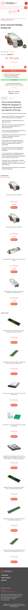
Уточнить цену (14, 87)
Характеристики (12, 98)
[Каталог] (26, 4)
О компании (4, 575)
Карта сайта (3, 590)
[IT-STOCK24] (7, 572)
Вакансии (4, 580)
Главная (2, 18)
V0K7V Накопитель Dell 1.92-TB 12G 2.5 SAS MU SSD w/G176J (14, 394)
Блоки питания (20, 161)
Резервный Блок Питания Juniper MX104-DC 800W (14, 260)
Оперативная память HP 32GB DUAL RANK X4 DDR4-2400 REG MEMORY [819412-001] (14, 550)
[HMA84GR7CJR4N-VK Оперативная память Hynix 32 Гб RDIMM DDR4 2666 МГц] (14, 479)
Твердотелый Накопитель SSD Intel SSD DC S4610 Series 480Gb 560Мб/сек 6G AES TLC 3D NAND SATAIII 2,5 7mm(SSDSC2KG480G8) (14, 457)
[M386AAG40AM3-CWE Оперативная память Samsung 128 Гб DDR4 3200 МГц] (14, 322)
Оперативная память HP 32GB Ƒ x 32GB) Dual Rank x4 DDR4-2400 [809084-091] (14, 362)
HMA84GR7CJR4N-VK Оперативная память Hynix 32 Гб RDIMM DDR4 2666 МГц (14, 488)
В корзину (15, 70)
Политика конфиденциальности (8, 591)
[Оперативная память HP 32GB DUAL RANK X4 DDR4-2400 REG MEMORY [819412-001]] (14, 541)
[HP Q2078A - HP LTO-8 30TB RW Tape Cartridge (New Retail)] (14, 416)
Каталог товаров (5, 577)
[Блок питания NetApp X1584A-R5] (14, 40)
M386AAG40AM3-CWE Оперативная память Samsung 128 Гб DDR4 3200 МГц (14, 331)
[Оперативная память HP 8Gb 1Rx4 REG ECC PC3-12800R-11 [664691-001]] (14, 510)
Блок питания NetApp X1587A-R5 (14, 227)
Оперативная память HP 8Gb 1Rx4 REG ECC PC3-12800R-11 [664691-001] (14, 519)
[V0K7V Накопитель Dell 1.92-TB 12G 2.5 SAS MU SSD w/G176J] (14, 385)
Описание (4, 98)
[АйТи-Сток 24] (9, 3)
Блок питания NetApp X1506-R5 (14, 195)
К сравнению (5, 51)
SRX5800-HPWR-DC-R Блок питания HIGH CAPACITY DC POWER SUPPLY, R (14, 292)
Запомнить (12, 51)
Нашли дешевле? (14, 62)
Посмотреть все (6, 177)
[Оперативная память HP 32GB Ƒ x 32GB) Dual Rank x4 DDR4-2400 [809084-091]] (14, 353)
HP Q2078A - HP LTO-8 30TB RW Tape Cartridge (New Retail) (14, 425)
